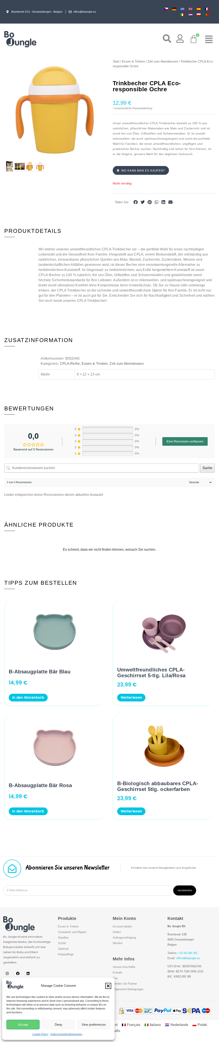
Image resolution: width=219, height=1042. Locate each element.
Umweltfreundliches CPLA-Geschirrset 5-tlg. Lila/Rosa (151, 672)
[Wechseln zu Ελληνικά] (182, 9)
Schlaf (62, 943)
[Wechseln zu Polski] (199, 15)
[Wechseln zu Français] (207, 9)
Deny (58, 1024)
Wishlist (118, 943)
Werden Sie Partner (125, 983)
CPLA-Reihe (70, 363)
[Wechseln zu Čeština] (166, 9)
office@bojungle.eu (188, 958)
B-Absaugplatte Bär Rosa (40, 785)
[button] (108, 986)
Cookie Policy (40, 1034)
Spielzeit (63, 948)
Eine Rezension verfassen (185, 441)
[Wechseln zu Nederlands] (190, 15)
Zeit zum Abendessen (163, 61)
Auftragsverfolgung (124, 937)
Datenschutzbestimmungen (66, 1034)
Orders (117, 932)
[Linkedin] (28, 973)
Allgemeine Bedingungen (128, 989)
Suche (207, 468)
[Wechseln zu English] (190, 9)
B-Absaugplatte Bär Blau (40, 671)
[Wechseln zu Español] (199, 9)
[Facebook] (17, 973)
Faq (115, 978)
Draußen (63, 937)
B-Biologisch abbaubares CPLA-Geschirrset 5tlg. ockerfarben (157, 786)
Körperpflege (66, 954)
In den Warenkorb (28, 697)
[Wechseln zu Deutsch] (174, 9)
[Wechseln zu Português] (207, 15)
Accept (23, 1024)
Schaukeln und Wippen (72, 932)
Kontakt (117, 972)
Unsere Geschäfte (124, 967)
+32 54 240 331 (187, 953)
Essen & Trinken (133, 61)
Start (116, 61)
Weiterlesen (131, 697)
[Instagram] (7, 973)
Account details (122, 926)
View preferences (93, 1024)
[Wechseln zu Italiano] (182, 15)
